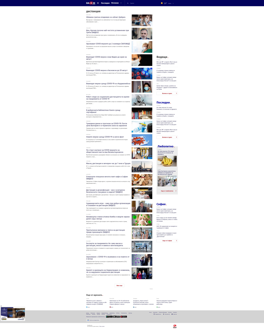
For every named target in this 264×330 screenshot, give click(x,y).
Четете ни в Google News (94, 320)
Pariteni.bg (88, 314)
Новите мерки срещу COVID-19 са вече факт (105, 137)
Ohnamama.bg (124, 313)
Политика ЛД (167, 314)
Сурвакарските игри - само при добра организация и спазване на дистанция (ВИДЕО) (108, 204)
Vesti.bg (98, 314)
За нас (150, 312)
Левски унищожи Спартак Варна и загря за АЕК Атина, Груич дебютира (167, 302)
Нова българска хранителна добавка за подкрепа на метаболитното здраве (167, 172)
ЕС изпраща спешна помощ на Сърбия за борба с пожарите (166, 71)
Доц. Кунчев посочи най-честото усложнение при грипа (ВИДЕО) (107, 31)
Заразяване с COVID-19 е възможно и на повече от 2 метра (107, 258)
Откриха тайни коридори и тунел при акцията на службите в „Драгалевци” (166, 234)
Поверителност (158, 314)
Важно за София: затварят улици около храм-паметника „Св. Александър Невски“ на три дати (166, 79)
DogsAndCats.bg (105, 313)
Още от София (167, 240)
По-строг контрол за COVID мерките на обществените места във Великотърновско (104, 151)
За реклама (155, 312)
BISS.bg (117, 313)
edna (112, 307)
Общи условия (102, 326)
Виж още (119, 285)
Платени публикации (163, 312)
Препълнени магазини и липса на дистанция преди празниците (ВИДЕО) (105, 231)
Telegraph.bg (109, 314)
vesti (135, 307)
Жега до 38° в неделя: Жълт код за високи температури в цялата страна (167, 63)
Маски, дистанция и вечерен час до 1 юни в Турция (108, 163)
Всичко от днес (167, 93)
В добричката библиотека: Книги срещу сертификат (103, 111)
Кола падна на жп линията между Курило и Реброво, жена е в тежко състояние (167, 219)
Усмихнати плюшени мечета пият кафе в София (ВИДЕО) (107, 178)
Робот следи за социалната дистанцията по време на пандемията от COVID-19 (107, 98)
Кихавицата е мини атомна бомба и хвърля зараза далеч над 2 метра (108, 218)
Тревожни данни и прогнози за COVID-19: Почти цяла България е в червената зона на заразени (106, 124)
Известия (175, 314)
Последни (105, 3)
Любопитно (165, 146)
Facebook (175, 312)
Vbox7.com (93, 313)
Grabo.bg (130, 313)
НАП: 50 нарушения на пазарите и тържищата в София (167, 227)
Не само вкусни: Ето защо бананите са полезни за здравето (167, 108)
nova (89, 307)
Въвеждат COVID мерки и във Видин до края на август (106, 58)
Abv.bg (87, 313)
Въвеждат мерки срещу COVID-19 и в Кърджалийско (108, 84)
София (161, 204)
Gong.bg (98, 313)
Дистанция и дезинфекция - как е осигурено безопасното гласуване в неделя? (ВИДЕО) (105, 191)
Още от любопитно (167, 191)
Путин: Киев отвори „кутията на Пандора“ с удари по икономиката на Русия (167, 87)
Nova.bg (103, 314)
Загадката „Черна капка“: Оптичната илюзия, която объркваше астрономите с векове (143, 302)
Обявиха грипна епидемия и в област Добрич (105, 17)
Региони (115, 3)
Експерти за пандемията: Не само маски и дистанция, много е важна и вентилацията (104, 244)
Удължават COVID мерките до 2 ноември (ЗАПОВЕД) (108, 44)
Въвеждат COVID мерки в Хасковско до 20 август (107, 70)
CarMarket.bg (112, 313)
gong (159, 307)
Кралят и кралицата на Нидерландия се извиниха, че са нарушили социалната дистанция (108, 271)
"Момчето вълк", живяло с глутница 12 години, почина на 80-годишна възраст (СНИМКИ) (96, 302)
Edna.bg (93, 314)
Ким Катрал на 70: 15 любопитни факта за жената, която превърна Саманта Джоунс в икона (120, 302)
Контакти (170, 312)
